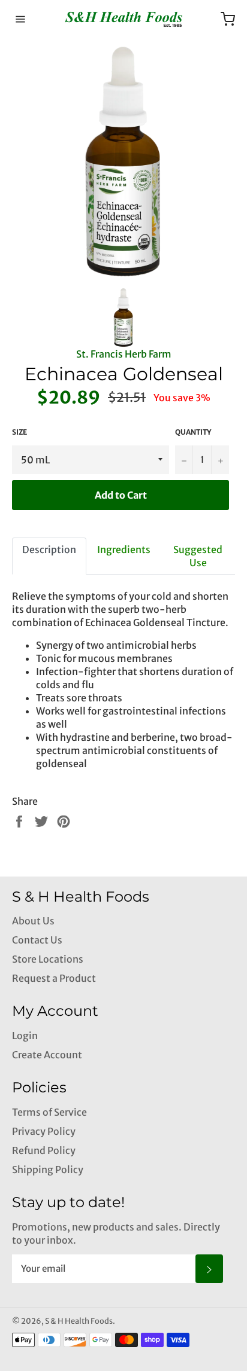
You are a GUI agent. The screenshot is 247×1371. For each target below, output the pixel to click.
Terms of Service (49, 1112)
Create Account (47, 1055)
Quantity (193, 432)
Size (19, 432)
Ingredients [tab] (123, 549)
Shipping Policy (47, 1169)
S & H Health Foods (79, 1321)
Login (25, 1036)
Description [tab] (49, 549)
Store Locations (47, 959)
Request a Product (54, 978)
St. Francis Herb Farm (123, 354)
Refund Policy (44, 1150)
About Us (33, 921)
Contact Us (37, 940)
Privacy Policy (44, 1131)
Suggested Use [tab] (197, 556)
